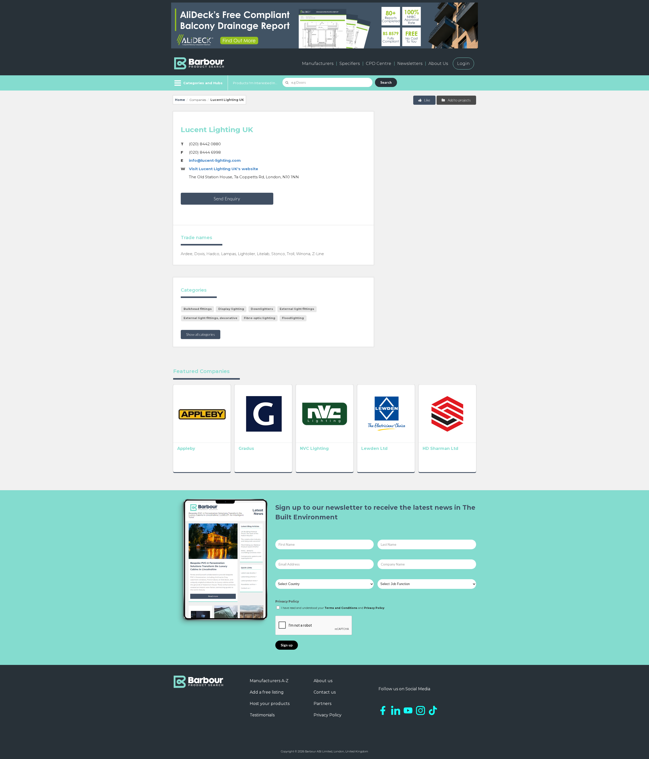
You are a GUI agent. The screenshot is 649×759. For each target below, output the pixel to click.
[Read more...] (202, 414)
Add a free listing (267, 692)
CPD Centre (378, 63)
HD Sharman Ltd (440, 448)
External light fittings (297, 309)
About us (323, 680)
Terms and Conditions (340, 608)
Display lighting (231, 309)
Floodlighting (293, 318)
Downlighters (262, 309)
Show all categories (200, 334)
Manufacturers (317, 63)
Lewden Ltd (374, 448)
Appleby (186, 448)
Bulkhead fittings (198, 309)
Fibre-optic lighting (259, 318)
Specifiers (349, 63)
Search (386, 82)
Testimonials (262, 715)
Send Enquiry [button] (227, 198)
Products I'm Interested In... (255, 83)
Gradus (246, 448)
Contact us (325, 692)
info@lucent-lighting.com (215, 160)
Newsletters (409, 63)
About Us (438, 63)
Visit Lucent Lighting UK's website (223, 168)
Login (463, 63)
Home (180, 100)
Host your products (270, 703)
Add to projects (459, 100)
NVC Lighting (314, 448)
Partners (322, 703)
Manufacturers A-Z (269, 680)
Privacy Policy (287, 601)
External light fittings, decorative (210, 318)
